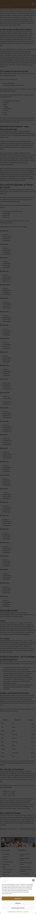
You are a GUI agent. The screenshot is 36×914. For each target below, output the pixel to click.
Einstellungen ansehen (18, 908)
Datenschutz (19, 911)
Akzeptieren (18, 898)
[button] (33, 880)
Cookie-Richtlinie (12, 911)
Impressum (25, 911)
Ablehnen (18, 903)
